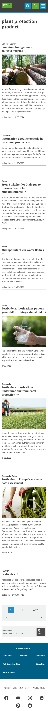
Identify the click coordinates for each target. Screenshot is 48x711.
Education (40, 663)
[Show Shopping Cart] (35, 6)
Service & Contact (21, 687)
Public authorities (11, 663)
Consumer (7, 655)
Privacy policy (39, 687)
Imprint (6, 687)
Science (23, 655)
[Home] (7, 5)
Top (39, 633)
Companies (40, 655)
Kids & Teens (9, 672)
